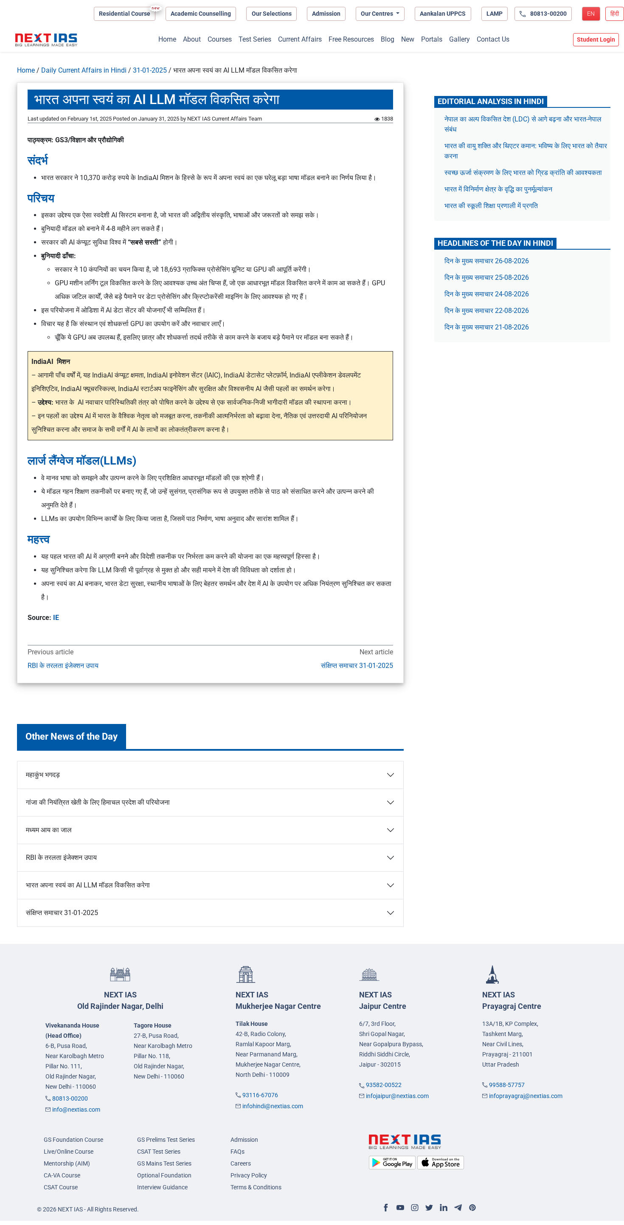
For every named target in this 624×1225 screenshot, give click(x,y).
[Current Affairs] (46, 40)
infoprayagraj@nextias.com (525, 1096)
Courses (220, 39)
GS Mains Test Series (164, 1163)
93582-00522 (384, 1084)
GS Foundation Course (73, 1139)
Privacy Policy (248, 1175)
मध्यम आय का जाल (49, 830)
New (407, 39)
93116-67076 (260, 1095)
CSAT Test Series (158, 1151)
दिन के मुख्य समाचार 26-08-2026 (486, 261)
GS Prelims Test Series (166, 1139)
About (192, 39)
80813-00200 (70, 1098)
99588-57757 (507, 1084)
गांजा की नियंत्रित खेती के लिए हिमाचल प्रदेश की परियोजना (98, 802)
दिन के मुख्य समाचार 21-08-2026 (486, 327)
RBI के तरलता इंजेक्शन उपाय (63, 666)
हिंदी (614, 13)
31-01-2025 (150, 70)
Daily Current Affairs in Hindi (83, 70)
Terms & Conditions (255, 1187)
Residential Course (124, 13)
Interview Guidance (162, 1187)
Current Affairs (300, 39)
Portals (431, 39)
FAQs (237, 1151)
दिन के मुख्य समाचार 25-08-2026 (486, 277)
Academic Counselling (201, 13)
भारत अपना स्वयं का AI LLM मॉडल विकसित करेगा (88, 885)
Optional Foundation (164, 1175)
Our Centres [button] (377, 13)
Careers (240, 1163)
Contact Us (493, 39)
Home (167, 39)
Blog (387, 39)
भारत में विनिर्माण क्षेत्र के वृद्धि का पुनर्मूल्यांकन (499, 189)
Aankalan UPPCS (443, 13)
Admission (326, 13)
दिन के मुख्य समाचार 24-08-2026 (486, 294)
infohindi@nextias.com (272, 1106)
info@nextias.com (76, 1109)
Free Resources (351, 39)
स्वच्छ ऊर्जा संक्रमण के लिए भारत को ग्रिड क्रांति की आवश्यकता (523, 173)
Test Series (255, 39)
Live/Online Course (68, 1151)
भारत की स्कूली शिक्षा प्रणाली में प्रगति (491, 206)
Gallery (459, 39)
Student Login (596, 39)
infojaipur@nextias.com (397, 1096)
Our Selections (272, 13)
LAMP (494, 13)
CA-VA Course (62, 1175)
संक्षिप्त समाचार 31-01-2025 (357, 666)
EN (591, 13)
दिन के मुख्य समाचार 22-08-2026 (486, 311)
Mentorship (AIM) (67, 1163)
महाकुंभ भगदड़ (43, 775)
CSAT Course (61, 1187)
